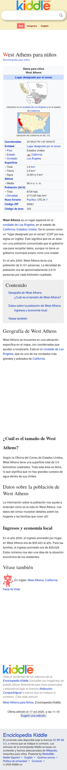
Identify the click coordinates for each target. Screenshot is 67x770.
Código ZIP (11, 204)
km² (33, 167)
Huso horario (13, 199)
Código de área (14, 208)
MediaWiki (48, 754)
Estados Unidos (27, 229)
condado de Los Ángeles (34, 106)
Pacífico (31, 199)
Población (11, 187)
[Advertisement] (33, 40)
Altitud (9, 178)
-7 (46, 199)
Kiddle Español (11, 757)
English (44, 25)
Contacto (37, 761)
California (35, 110)
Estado (11, 154)
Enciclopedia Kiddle (15, 681)
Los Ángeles (34, 158)
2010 (21, 187)
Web (21, 25)
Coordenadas (13, 141)
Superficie (11, 162)
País (9, 150)
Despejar (54, 15)
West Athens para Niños (18, 702)
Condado (12, 158)
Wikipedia (51, 750)
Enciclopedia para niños (16, 59)
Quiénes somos (46, 757)
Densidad (12, 195)
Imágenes (32, 25)
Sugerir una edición (33, 715)
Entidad (9, 146)
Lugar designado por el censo (33, 77)
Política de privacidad (15, 761)
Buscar (61, 15)
